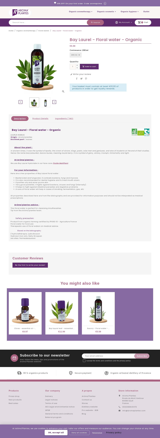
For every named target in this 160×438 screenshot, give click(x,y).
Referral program (53, 417)
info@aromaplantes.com (134, 410)
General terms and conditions (59, 414)
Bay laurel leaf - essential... (61, 328)
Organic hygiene (129, 12)
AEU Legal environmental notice (60, 407)
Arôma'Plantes (89, 396)
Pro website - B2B (90, 410)
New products (15, 400)
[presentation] (20, 102)
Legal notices (51, 400)
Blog (84, 414)
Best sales (13, 403)
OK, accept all (56, 432)
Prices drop (14, 396)
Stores (85, 403)
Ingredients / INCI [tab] (64, 118)
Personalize (97, 433)
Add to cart (89, 66)
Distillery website (90, 407)
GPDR (47, 410)
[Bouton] (77, 65)
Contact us (87, 400)
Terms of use (51, 403)
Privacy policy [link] (114, 432)
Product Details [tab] (40, 118)
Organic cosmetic (105, 12)
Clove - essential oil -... (25, 328)
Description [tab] (20, 118)
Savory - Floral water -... (98, 328)
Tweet (81, 79)
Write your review (80, 74)
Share (77, 79)
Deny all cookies (79, 432)
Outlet (146, 12)
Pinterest (86, 79)
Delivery (49, 396)
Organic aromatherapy (79, 12)
